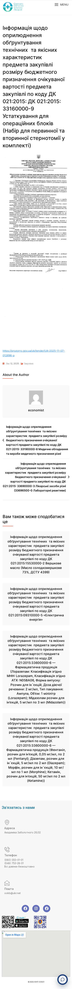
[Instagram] (36, 908)
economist (36, 410)
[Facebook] (25, 908)
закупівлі (28, 363)
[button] (62, 4)
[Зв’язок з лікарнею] (62, 979)
